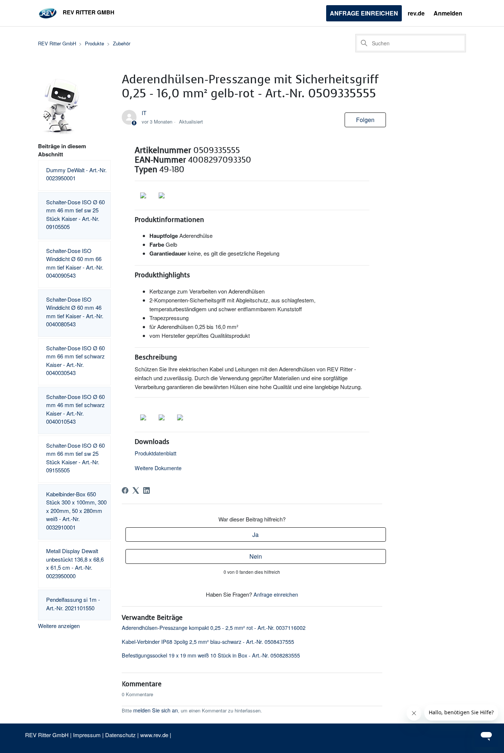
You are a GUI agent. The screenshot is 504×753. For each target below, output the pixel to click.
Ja (255, 534)
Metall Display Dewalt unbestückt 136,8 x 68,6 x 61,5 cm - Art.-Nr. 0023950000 (75, 563)
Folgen (365, 119)
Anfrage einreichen (364, 13)
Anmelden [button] (448, 13)
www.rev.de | (155, 735)
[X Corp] (135, 490)
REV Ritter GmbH (57, 43)
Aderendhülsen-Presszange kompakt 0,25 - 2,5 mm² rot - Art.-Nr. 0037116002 (213, 627)
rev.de (416, 13)
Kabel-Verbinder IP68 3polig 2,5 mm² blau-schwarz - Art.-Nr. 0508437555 (208, 641)
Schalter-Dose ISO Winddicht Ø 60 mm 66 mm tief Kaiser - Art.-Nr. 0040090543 (74, 263)
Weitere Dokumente (158, 468)
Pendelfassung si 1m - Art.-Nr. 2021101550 (73, 604)
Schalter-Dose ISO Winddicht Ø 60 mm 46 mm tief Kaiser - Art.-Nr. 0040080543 (74, 311)
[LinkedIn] (146, 490)
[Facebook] (125, 490)
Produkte (94, 43)
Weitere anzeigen (59, 625)
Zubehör (121, 43)
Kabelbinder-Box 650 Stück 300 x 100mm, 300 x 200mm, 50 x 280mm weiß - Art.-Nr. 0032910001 (76, 510)
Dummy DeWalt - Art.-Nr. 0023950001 (76, 174)
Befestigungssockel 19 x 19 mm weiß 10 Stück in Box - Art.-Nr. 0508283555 (211, 655)
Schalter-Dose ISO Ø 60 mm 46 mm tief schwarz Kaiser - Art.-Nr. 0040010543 (75, 409)
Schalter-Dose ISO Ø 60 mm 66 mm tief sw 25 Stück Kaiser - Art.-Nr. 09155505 (75, 457)
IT (144, 113)
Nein (255, 556)
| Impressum (86, 735)
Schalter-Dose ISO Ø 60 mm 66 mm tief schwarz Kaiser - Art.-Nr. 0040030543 (75, 360)
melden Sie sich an (155, 710)
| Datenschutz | (120, 735)
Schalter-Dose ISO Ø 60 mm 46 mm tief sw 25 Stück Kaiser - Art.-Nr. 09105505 (75, 214)
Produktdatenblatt (155, 453)
